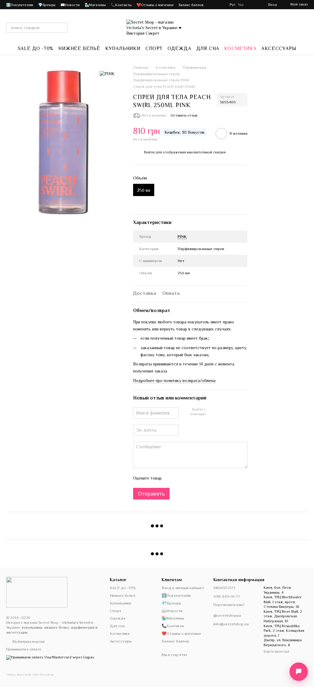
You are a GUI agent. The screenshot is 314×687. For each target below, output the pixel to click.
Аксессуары (278, 48)
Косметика (240, 48)
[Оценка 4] (201, 478)
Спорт (154, 48)
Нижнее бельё (79, 48)
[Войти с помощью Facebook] (212, 412)
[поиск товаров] (62, 28)
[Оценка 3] (191, 478)
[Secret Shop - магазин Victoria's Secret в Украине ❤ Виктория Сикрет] (36, 592)
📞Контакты (121, 5)
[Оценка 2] (181, 478)
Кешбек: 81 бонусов (184, 132)
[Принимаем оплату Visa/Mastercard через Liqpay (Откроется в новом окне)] (50, 657)
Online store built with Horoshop (29, 674)
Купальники (122, 48)
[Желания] (252, 4)
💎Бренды (47, 5)
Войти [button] (149, 152)
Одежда (179, 48)
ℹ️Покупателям (19, 5)
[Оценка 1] (172, 478)
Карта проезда (276, 651)
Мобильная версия (28, 641)
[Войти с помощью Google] (222, 412)
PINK (182, 236)
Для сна (208, 48)
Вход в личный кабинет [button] (183, 587)
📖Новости (70, 5)
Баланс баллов (191, 5)
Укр (241, 4)
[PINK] (107, 73)
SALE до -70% (36, 48)
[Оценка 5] (211, 478)
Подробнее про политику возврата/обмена (174, 380)
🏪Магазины (95, 5)
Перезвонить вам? (228, 605)
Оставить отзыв (183, 115)
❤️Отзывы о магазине (155, 5)
